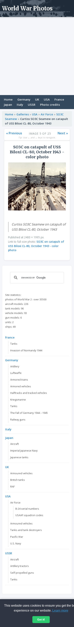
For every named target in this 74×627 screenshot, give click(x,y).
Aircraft (14, 444)
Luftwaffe (16, 373)
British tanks (17, 480)
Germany (23, 99)
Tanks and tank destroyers (26, 530)
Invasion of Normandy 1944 (26, 350)
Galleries (22, 114)
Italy (20, 105)
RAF (12, 486)
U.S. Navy (15, 543)
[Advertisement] (37, 56)
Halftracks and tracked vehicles (28, 393)
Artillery (14, 366)
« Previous (14, 133)
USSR (31, 105)
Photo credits (50, 105)
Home (8, 99)
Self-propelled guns (22, 572)
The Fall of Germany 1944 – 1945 (29, 413)
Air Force (47, 114)
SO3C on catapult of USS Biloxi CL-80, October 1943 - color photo (36, 246)
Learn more (60, 610)
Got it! (41, 619)
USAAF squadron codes (29, 515)
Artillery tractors (19, 566)
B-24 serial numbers (27, 508)
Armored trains (19, 379)
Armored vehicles (20, 386)
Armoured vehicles (21, 473)
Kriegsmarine (18, 399)
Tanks (13, 343)
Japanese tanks (19, 457)
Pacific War (16, 536)
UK (37, 99)
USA (47, 99)
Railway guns (17, 419)
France (59, 99)
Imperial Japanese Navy (23, 450)
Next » (63, 133)
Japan (8, 105)
